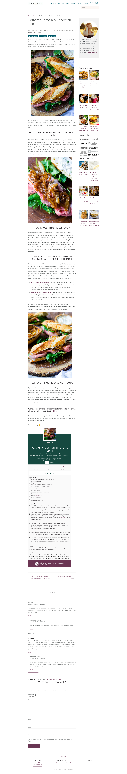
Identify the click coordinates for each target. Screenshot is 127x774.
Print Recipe (43, 36)
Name (30, 719)
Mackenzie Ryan (53, 459)
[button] (47, 442)
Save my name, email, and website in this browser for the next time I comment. (53, 735)
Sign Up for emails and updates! (63, 762)
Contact (89, 762)
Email (30, 727)
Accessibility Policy (37, 766)
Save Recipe (53, 36)
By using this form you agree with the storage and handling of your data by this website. (51, 740)
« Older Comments (33, 672)
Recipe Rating (32, 694)
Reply (29, 615)
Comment (31, 700)
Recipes (35, 16)
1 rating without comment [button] (53, 679)
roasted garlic (38, 495)
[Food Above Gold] (35, 4)
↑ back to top (63, 756)
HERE (54, 411)
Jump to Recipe (33, 36)
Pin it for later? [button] (50, 473)
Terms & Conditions (37, 764)
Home (30, 16)
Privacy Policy (38, 762)
